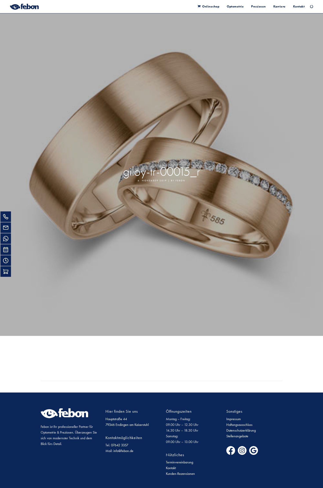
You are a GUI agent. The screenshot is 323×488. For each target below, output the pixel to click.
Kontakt (171, 468)
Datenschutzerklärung (241, 430)
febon (180, 180)
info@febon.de (123, 451)
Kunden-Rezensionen (180, 474)
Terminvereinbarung (179, 462)
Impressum (233, 419)
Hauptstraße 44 (116, 419)
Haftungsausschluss (239, 425)
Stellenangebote (237, 436)
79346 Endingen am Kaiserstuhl (127, 425)
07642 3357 (119, 445)
